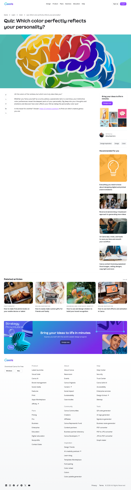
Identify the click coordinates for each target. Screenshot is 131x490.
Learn (13, 15)
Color (21, 15)
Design (117, 143)
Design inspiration (106, 143)
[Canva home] (9, 3)
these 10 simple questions (49, 109)
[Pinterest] (21, 485)
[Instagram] (10, 485)
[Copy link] (6, 113)
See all (125, 279)
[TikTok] (17, 485)
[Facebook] (13, 485)
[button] (48, 3)
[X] (25, 485)
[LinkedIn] (6, 485)
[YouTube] (29, 485)
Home (6, 15)
